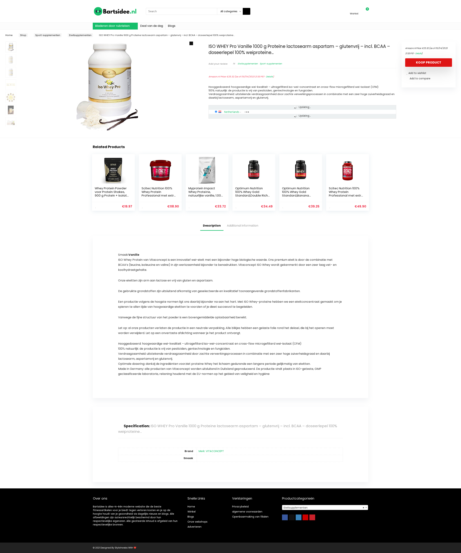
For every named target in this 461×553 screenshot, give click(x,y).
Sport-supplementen (47, 35)
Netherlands (231, 112)
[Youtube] (305, 517)
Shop (23, 35)
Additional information (242, 226)
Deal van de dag (151, 26)
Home (9, 35)
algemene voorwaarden (247, 511)
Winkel (191, 511)
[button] (191, 43)
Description (212, 226)
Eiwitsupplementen (80, 35)
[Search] (246, 11)
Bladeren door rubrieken (112, 26)
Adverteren (194, 527)
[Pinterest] (312, 517)
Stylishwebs (121, 547)
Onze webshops (197, 521)
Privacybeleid (240, 506)
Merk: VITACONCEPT (211, 451)
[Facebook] (285, 517)
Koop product (428, 62)
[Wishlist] (354, 10)
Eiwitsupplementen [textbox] (324, 507)
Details (269, 76)
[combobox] (325, 507)
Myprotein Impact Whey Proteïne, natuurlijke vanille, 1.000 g (205, 193)
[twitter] (292, 517)
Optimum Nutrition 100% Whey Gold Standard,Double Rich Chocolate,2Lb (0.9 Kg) (252, 193)
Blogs (171, 26)
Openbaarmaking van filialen (250, 516)
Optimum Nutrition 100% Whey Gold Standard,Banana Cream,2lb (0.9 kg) (296, 193)
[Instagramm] (298, 517)
